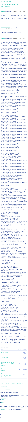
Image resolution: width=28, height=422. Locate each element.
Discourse (8, 389)
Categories (7, 383)
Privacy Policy (4, 386)
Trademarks (3, 398)
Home (2, 383)
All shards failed (4, 357)
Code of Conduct (4, 403)
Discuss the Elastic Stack (6, 1)
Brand (2, 402)
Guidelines (12, 383)
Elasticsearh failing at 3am (9, 4)
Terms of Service (19, 383)
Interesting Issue (4, 352)
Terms (2, 399)
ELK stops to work (5, 368)
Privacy (2, 401)
